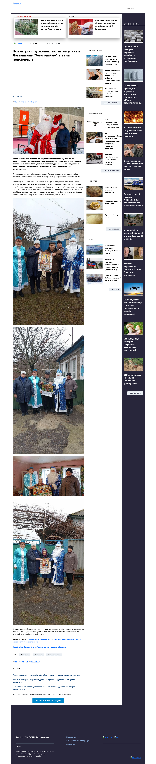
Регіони (33, 43)
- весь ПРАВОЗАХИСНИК (111, 171)
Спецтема (24, 655)
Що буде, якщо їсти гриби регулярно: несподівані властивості (131, 344)
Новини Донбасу (54, 655)
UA (132, 8)
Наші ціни (70, 744)
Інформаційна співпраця (77, 741)
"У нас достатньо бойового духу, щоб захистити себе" (113, 277)
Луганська (38, 655)
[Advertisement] (48, 77)
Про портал (71, 737)
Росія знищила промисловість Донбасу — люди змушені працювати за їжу (46, 675)
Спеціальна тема (23, 16)
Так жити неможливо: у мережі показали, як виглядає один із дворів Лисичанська (44, 688)
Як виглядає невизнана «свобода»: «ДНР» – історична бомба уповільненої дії (113, 264)
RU (128, 8)
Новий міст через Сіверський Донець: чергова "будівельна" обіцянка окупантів (44, 680)
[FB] (15, 101)
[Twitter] (22, 101)
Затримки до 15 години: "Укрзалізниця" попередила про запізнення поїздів (133, 200)
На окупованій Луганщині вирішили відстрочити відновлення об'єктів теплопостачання (133, 94)
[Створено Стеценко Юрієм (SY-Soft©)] (136, 757)
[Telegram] (32, 101)
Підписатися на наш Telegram (48, 700)
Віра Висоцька (19, 96)
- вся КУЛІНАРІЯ (113, 229)
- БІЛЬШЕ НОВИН (135, 393)
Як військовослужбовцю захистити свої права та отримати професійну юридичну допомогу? (113, 141)
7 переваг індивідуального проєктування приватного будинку (111, 159)
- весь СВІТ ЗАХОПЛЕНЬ (111, 103)
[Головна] (17, 3)
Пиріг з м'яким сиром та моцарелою (111, 189)
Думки (72, 16)
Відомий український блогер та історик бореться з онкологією (132, 269)
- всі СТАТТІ (115, 289)
